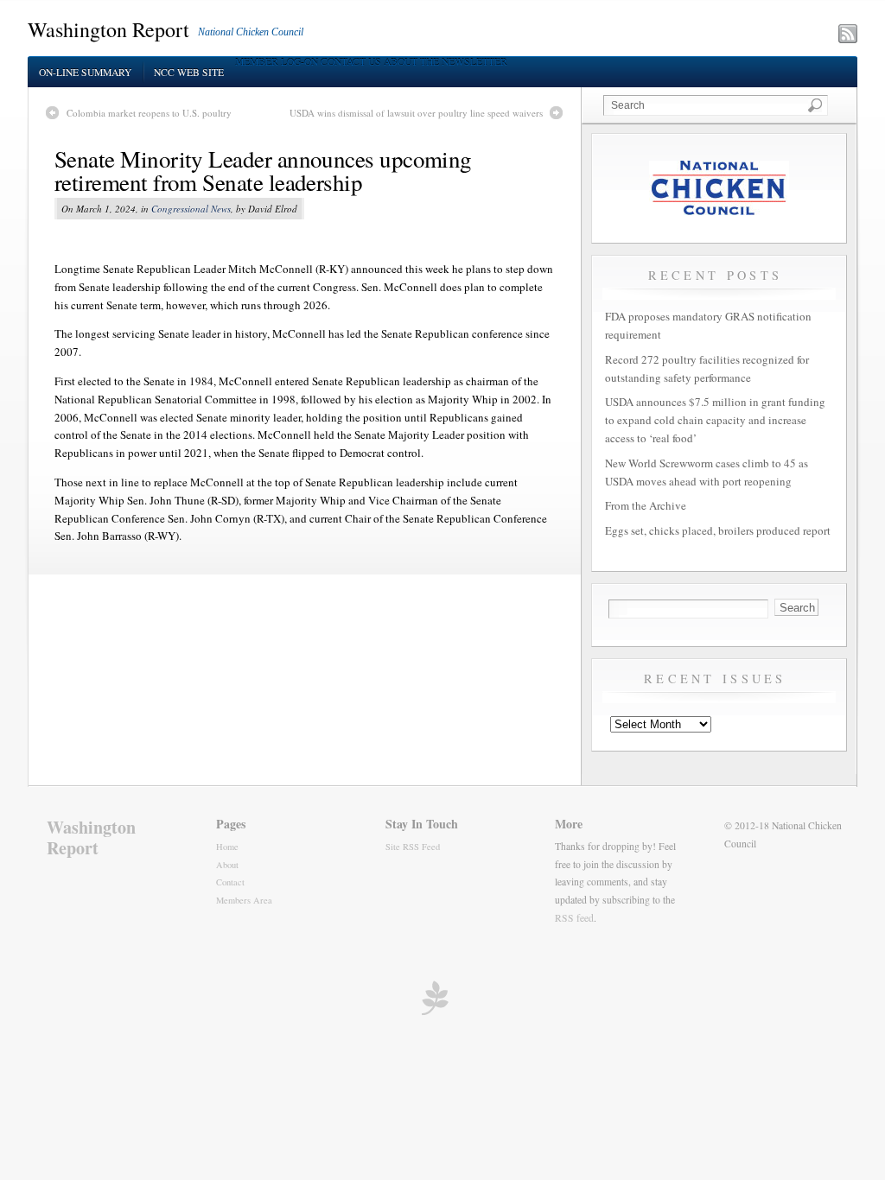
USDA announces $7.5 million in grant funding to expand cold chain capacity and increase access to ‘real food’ (715, 420)
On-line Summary (85, 72)
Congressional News (191, 208)
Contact (230, 882)
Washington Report (108, 29)
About (227, 865)
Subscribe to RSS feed (772, 35)
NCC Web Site (189, 72)
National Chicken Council (250, 32)
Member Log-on (276, 61)
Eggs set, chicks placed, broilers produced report (718, 530)
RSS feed (574, 917)
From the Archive (645, 505)
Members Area (244, 900)
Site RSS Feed (412, 847)
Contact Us (351, 61)
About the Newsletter (445, 61)
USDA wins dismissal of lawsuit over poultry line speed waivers (416, 112)
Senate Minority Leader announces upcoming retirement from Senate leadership (263, 170)
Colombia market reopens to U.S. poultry (149, 112)
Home (227, 847)
